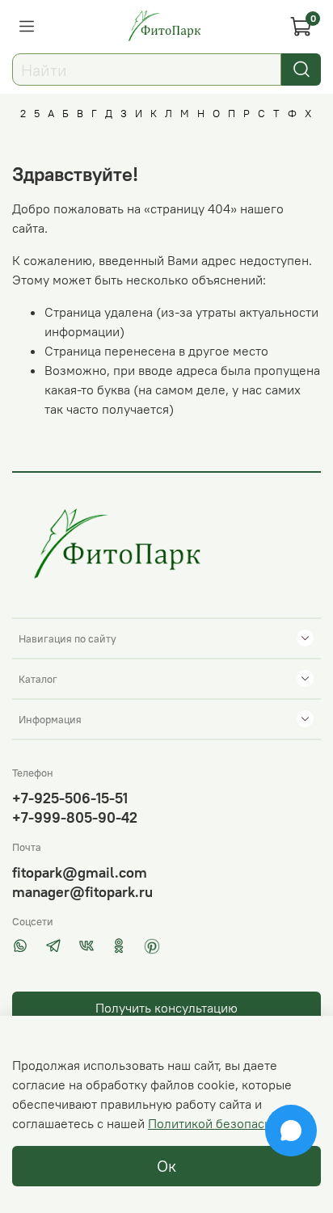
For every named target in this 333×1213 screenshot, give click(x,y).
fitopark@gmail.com (79, 872)
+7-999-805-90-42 (74, 817)
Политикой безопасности (223, 1123)
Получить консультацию (166, 1008)
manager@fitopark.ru (82, 891)
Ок (166, 1166)
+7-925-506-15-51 (70, 798)
